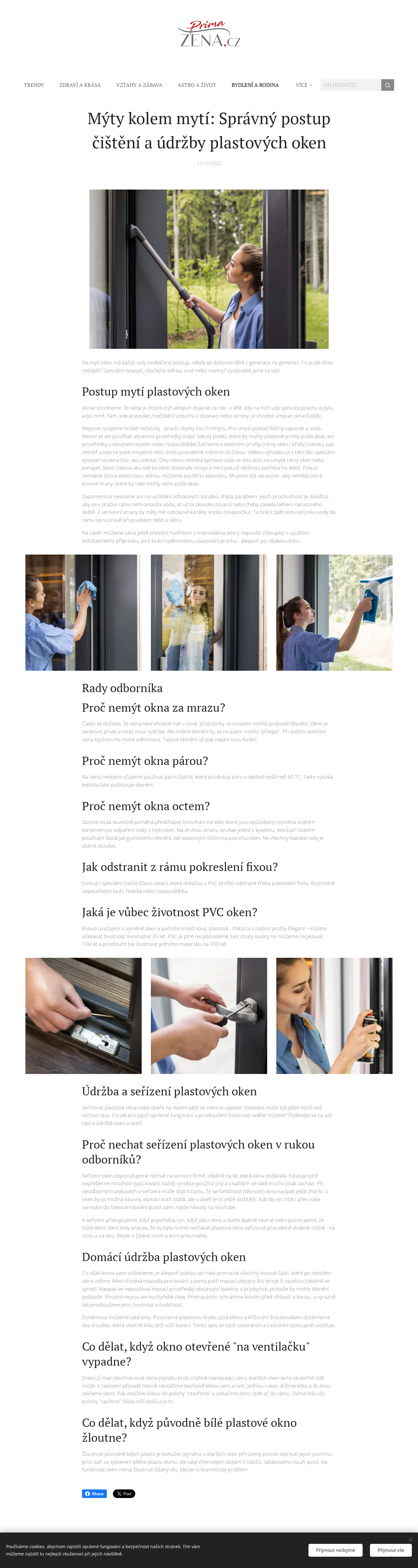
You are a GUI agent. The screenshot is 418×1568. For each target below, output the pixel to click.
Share (98, 1493)
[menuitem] (38, 85)
